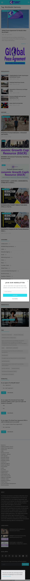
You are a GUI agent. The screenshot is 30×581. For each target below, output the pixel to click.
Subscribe (15, 295)
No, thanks (15, 298)
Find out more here (6, 576)
